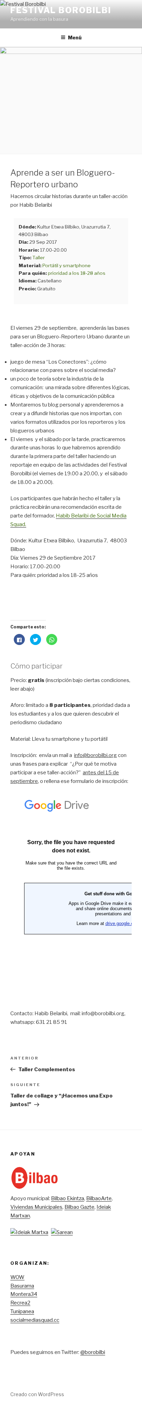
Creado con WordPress (37, 1394)
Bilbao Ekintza (67, 1198)
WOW (17, 1277)
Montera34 (23, 1294)
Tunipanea (22, 1311)
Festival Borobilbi (60, 10)
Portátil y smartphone (66, 265)
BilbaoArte (99, 1198)
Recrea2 (20, 1303)
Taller (38, 257)
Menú (75, 37)
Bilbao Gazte (79, 1207)
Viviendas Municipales (36, 1207)
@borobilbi (92, 1352)
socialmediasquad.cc (34, 1320)
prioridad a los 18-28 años (76, 273)
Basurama (22, 1286)
